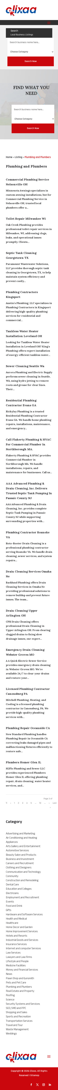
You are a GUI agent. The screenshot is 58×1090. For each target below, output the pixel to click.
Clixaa (33, 1071)
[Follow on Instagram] (43, 1084)
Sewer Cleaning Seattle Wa (25, 366)
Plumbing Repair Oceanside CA (28, 728)
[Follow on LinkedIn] (49, 1084)
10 (40, 803)
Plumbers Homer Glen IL (23, 762)
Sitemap (34, 1075)
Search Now (31, 61)
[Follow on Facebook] (31, 1084)
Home (9, 157)
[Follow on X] (37, 1084)
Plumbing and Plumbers (38, 157)
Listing (18, 157)
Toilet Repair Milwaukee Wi (26, 218)
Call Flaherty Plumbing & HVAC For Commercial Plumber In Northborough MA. (28, 444)
